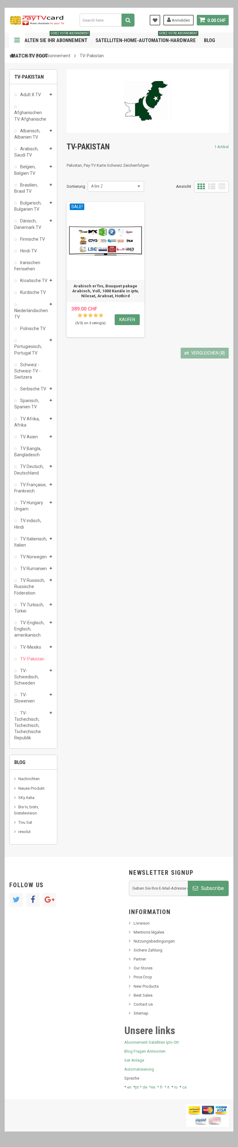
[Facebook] (33, 900)
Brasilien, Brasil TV (26, 188)
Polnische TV (32, 328)
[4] (96, 315)
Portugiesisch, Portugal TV (28, 349)
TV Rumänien (33, 568)
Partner (140, 959)
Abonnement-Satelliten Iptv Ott (151, 1042)
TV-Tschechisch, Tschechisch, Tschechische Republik (27, 726)
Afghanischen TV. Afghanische (30, 115)
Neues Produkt (31, 788)
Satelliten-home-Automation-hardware (146, 37)
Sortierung (76, 186)
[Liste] (211, 186)
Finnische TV (32, 239)
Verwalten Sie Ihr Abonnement (50, 37)
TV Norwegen (33, 556)
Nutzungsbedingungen (154, 941)
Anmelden (180, 20)
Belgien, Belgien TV (25, 169)
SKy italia (26, 797)
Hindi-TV (28, 250)
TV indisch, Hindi (27, 523)
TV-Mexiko (30, 647)
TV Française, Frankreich (30, 487)
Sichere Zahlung (148, 950)
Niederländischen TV (31, 313)
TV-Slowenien (24, 697)
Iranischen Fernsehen (27, 265)
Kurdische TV (32, 292)
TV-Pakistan (31, 658)
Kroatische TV (33, 280)
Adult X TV (30, 94)
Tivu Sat (25, 822)
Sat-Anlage (134, 1060)
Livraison (142, 923)
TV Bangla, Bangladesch (27, 451)
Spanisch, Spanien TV (26, 403)
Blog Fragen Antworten (144, 1051)
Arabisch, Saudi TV (26, 151)
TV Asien (28, 436)
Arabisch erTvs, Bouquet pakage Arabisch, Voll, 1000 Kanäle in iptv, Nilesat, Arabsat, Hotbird (105, 291)
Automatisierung (139, 1069)
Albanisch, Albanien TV (27, 134)
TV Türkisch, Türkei (29, 607)
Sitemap (141, 1013)
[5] (101, 315)
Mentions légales (149, 932)
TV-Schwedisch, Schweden (26, 676)
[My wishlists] (155, 20)
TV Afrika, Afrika (27, 421)
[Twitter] (16, 900)
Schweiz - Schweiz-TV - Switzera (27, 371)
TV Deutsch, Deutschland (29, 469)
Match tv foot (29, 56)
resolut (24, 831)
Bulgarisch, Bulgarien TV (28, 206)
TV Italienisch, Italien (30, 542)
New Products (146, 986)
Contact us (143, 1004)
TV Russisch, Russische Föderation (29, 586)
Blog (209, 40)
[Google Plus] (49, 900)
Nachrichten (29, 778)
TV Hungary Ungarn (28, 505)
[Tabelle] (221, 186)
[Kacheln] (201, 186)
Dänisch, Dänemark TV (27, 224)
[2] (85, 315)
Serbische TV (32, 388)
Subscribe (212, 888)
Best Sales (143, 995)
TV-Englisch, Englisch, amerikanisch (29, 629)
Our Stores (143, 968)
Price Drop (143, 977)
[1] (80, 315)
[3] (90, 315)
